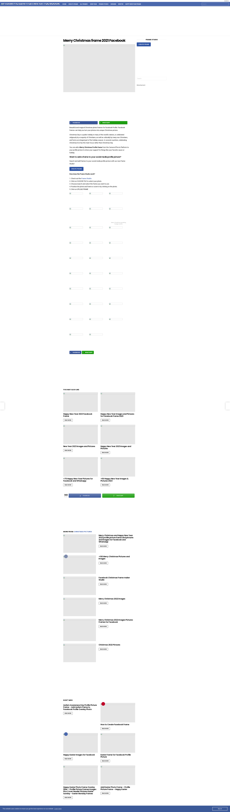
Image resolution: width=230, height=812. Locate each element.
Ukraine (113, 4)
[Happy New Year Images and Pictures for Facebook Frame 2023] (118, 402)
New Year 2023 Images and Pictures (79, 446)
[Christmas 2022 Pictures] (79, 653)
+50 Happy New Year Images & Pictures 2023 (114, 479)
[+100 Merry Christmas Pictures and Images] (79, 564)
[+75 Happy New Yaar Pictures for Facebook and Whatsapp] (80, 467)
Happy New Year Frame (133, 4)
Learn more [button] (58, 808)
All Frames (84, 4)
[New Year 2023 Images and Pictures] (80, 434)
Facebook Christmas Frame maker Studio (114, 578)
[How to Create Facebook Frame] (118, 712)
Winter (120, 4)
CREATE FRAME (76, 169)
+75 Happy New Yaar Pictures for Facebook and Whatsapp (78, 479)
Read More (68, 420)
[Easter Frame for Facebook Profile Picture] (118, 743)
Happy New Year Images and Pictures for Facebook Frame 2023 (117, 415)
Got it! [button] (220, 808)
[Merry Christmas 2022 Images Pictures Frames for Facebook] (79, 630)
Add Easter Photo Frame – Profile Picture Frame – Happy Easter (115, 788)
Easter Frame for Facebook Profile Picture (116, 755)
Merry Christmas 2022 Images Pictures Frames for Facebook (116, 621)
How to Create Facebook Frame (115, 724)
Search (227, 4)
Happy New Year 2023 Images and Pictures (116, 447)
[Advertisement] (115, 21)
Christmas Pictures (83, 531)
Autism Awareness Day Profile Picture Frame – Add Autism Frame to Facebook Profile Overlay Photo (80, 707)
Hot (66, 734)
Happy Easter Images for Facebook (79, 754)
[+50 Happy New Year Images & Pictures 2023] (118, 467)
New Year (93, 4)
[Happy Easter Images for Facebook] (80, 743)
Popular (66, 556)
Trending (103, 704)
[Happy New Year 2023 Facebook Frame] (80, 402)
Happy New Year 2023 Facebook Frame (77, 415)
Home (64, 4)
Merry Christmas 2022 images (112, 598)
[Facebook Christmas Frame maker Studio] (79, 586)
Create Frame (73, 4)
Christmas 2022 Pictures (109, 644)
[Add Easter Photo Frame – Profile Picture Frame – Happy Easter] (118, 775)
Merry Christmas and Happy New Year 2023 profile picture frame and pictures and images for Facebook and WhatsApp (116, 538)
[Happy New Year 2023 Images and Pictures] (118, 434)
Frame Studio (103, 4)
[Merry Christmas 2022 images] (79, 607)
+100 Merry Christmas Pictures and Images (114, 557)
